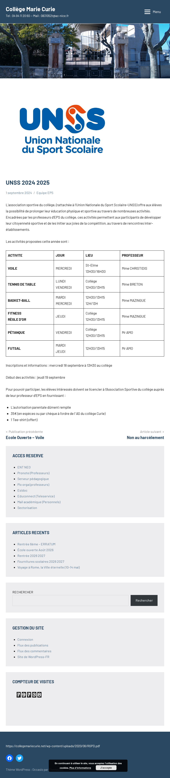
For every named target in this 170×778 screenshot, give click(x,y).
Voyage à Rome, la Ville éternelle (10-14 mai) (48, 567)
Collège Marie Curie (30, 8)
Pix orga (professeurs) (33, 484)
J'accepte (106, 768)
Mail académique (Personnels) (38, 502)
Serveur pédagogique (33, 479)
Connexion (25, 639)
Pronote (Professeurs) (33, 473)
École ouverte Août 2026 (35, 550)
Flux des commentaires (34, 651)
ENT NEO (24, 467)
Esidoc (22, 490)
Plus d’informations (80, 767)
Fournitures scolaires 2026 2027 (40, 561)
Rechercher (144, 600)
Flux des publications (32, 645)
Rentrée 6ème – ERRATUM (36, 544)
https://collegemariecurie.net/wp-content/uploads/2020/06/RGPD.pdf (53, 746)
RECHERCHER (22, 592)
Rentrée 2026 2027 (31, 556)
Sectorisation (27, 508)
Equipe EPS (44, 193)
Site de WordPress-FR (33, 657)
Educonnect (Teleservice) (36, 496)
